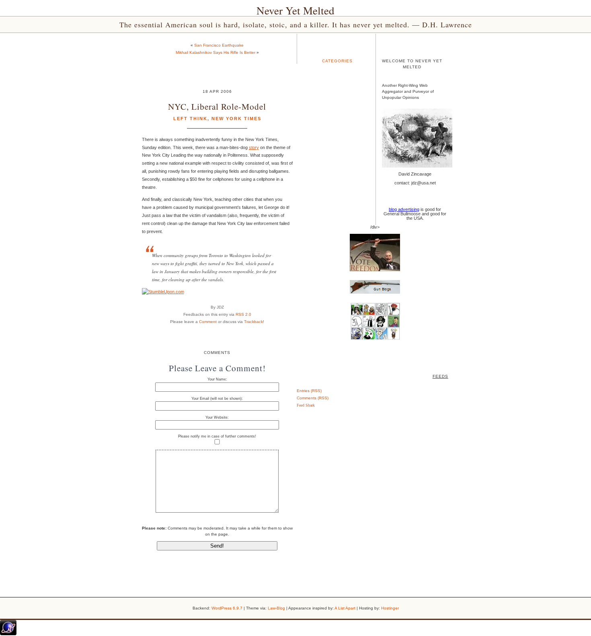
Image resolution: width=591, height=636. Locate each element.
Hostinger (390, 608)
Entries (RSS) (309, 391)
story (254, 147)
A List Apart (344, 608)
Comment (208, 321)
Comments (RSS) (312, 398)
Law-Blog (276, 608)
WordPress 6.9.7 (226, 608)
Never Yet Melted (295, 10)
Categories (337, 61)
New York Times (236, 118)
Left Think (190, 118)
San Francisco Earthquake (219, 45)
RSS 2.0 (243, 314)
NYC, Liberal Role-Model (217, 106)
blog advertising (404, 209)
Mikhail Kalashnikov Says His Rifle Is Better (215, 52)
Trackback (253, 321)
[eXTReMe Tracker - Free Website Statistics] (8, 633)
